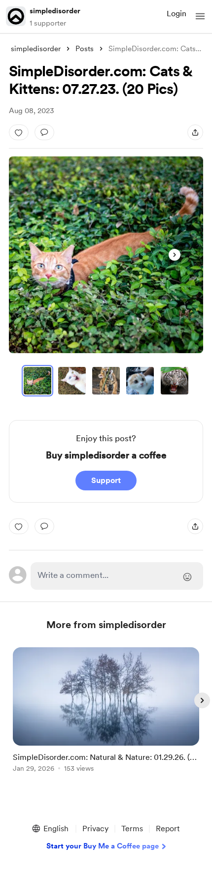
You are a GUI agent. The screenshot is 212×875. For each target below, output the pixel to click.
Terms (132, 828)
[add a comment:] (44, 132)
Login (176, 13)
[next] (202, 700)
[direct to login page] (117, 576)
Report (167, 828)
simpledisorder (55, 10)
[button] (200, 16)
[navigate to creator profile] (16, 16)
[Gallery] (106, 254)
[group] (106, 715)
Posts (84, 48)
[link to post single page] (106, 711)
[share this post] (195, 132)
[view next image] (174, 255)
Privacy (95, 828)
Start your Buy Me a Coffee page (102, 846)
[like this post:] (19, 132)
